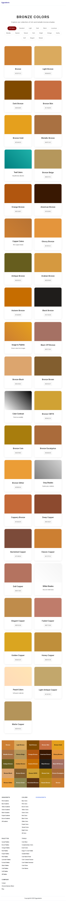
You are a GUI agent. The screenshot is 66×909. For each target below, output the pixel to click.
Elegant (32, 38)
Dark (37, 28)
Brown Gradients (6, 818)
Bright (41, 33)
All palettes (4, 874)
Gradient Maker (25, 853)
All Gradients (5, 821)
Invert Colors (25, 848)
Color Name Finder (26, 856)
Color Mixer (24, 842)
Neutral (17, 33)
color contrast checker (27, 859)
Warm (45, 28)
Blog (3, 889)
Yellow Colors (25, 809)
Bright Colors (25, 830)
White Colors (25, 821)
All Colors (12, 28)
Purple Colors (25, 824)
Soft (24, 38)
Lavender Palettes (6, 859)
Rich (33, 33)
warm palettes (5, 865)
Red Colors (24, 815)
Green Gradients (6, 809)
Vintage (49, 33)
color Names (25, 868)
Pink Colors (24, 803)
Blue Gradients (5, 803)
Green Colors (25, 812)
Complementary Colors (27, 845)
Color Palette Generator (27, 862)
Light (30, 28)
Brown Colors (25, 806)
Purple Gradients (6, 815)
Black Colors (25, 818)
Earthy (58, 33)
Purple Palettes (5, 853)
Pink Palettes (5, 856)
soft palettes (5, 871)
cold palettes (5, 868)
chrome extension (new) (8, 886)
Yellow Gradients (6, 806)
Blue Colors (24, 801)
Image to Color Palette (27, 850)
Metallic (8, 33)
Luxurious (54, 28)
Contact (4, 883)
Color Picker (25, 865)
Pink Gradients (5, 801)
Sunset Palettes (5, 842)
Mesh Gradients (5, 812)
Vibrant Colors (25, 827)
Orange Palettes (6, 848)
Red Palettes (5, 850)
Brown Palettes (5, 845)
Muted (41, 38)
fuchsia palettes (6, 862)
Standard (21, 28)
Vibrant (26, 33)
